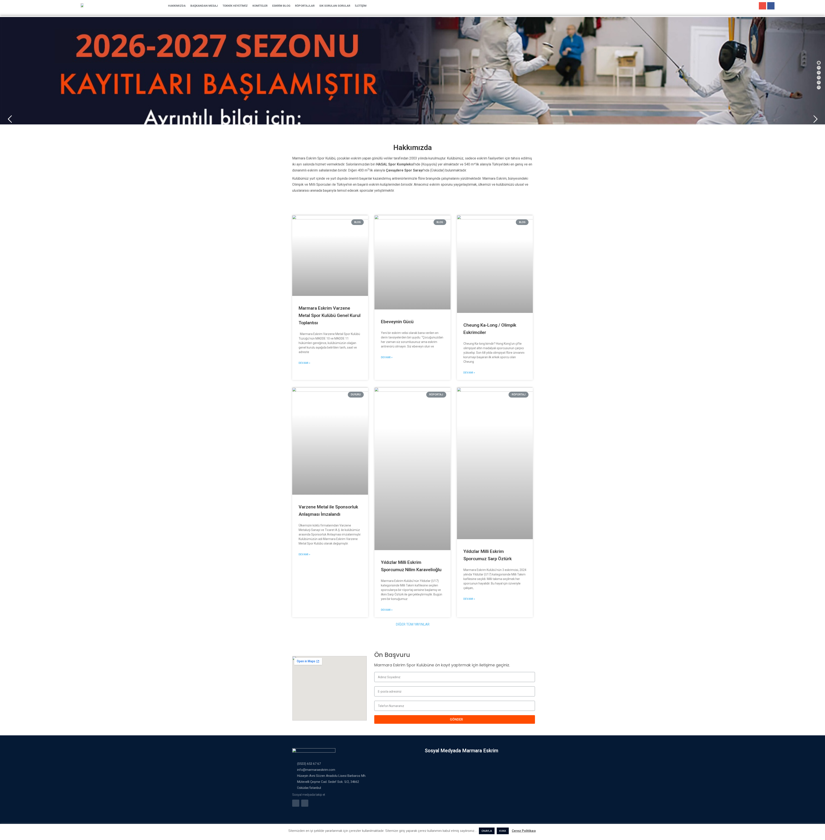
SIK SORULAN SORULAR (334, 5)
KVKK (502, 830)
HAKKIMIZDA (177, 5)
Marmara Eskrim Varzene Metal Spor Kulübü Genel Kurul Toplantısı (330, 315)
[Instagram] (762, 5)
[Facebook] (771, 5)
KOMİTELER (259, 5)
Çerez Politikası (524, 831)
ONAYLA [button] (486, 830)
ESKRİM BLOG (281, 5)
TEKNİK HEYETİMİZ (235, 5)
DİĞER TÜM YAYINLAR (412, 624)
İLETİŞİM (361, 5)
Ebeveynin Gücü (397, 321)
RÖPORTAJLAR (305, 5)
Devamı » (304, 362)
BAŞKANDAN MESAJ (204, 5)
